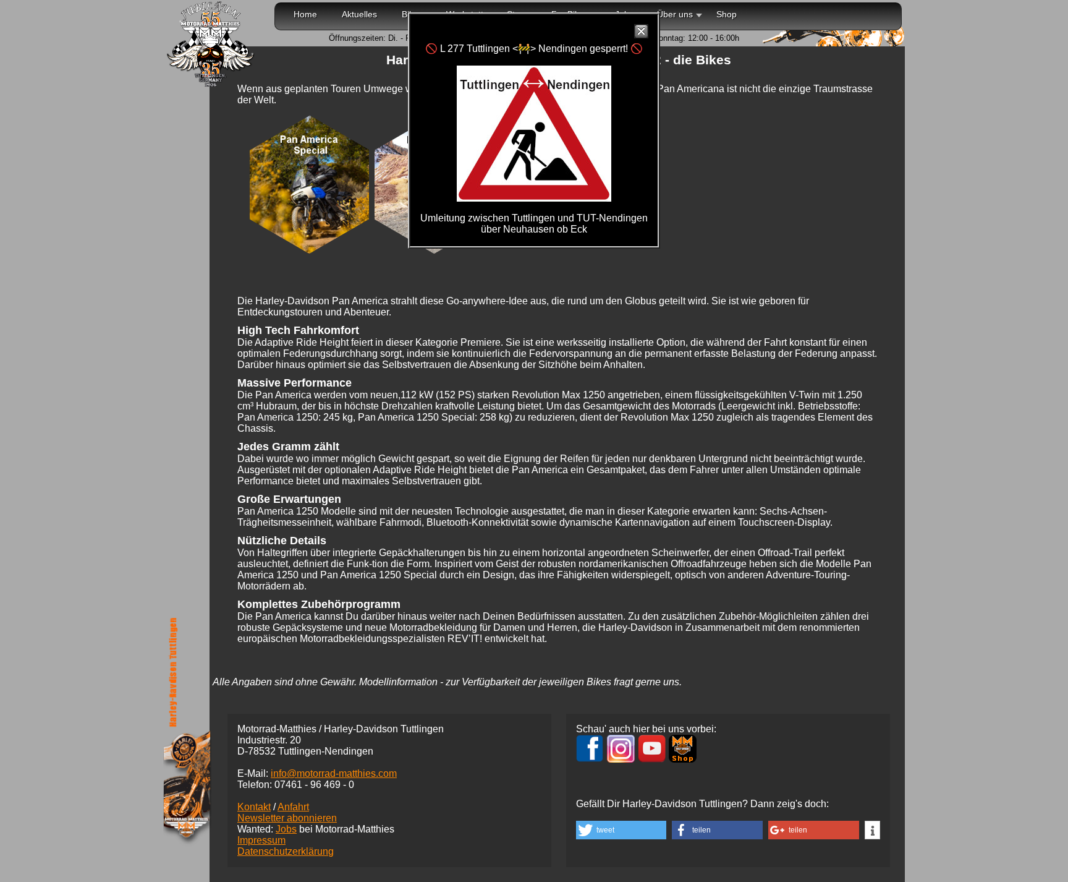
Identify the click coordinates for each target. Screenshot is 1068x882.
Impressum (261, 840)
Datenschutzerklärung (285, 851)
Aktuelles (359, 14)
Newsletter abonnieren (287, 818)
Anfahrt (293, 807)
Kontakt (254, 807)
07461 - (314, 784)
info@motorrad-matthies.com (334, 773)
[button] (621, 830)
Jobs (286, 829)
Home (305, 14)
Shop (726, 14)
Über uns (675, 14)
